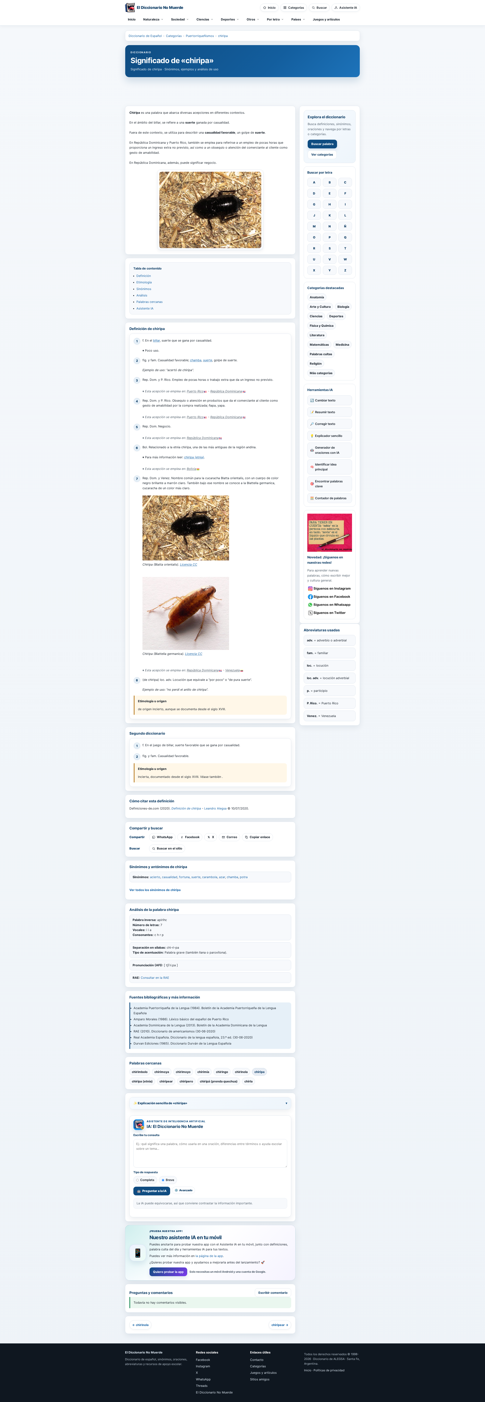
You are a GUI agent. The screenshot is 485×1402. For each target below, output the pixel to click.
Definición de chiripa (186, 808)
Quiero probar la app (168, 1272)
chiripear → (279, 1325)
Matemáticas (319, 344)
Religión (316, 363)
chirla (248, 1081)
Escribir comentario (273, 1293)
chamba (195, 360)
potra (244, 877)
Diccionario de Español (145, 36)
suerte (207, 360)
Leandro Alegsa (215, 808)
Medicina (342, 344)
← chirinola (140, 1325)
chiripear (166, 1081)
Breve (170, 1180)
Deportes (336, 316)
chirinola (241, 1072)
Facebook (203, 1360)
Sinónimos (143, 289)
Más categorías (321, 373)
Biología (343, 307)
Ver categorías (322, 154)
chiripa (223, 36)
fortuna (184, 877)
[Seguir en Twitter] (329, 613)
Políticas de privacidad (329, 1370)
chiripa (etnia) (194, 457)
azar (222, 877)
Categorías (174, 36)
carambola (209, 877)
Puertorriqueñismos (200, 36)
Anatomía (317, 297)
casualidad (169, 877)
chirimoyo (183, 1072)
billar (156, 340)
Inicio (132, 19)
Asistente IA (144, 308)
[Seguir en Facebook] (329, 597)
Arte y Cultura (320, 307)
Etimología (144, 282)
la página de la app (209, 1256)
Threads (201, 1386)
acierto (155, 877)
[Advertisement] (242, 89)
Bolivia (191, 469)
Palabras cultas (321, 354)
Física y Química (321, 326)
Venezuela (232, 670)
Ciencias (316, 316)
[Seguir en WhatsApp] (329, 605)
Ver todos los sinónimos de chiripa (155, 890)
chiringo (222, 1072)
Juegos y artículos (326, 19)
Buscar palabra (322, 144)
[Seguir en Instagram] (329, 588)
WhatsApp (203, 1379)
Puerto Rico (195, 391)
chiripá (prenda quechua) (219, 1081)
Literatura (317, 335)
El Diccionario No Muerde (214, 1392)
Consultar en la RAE (155, 978)
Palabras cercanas (149, 302)
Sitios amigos (259, 1379)
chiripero (186, 1081)
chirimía (203, 1072)
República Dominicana (226, 391)
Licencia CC (188, 564)
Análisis (141, 295)
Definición (143, 276)
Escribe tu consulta (146, 1135)
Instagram (203, 1366)
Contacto (257, 1360)
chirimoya (161, 1072)
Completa (147, 1180)
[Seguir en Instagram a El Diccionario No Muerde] (329, 533)
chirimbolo (140, 1072)
